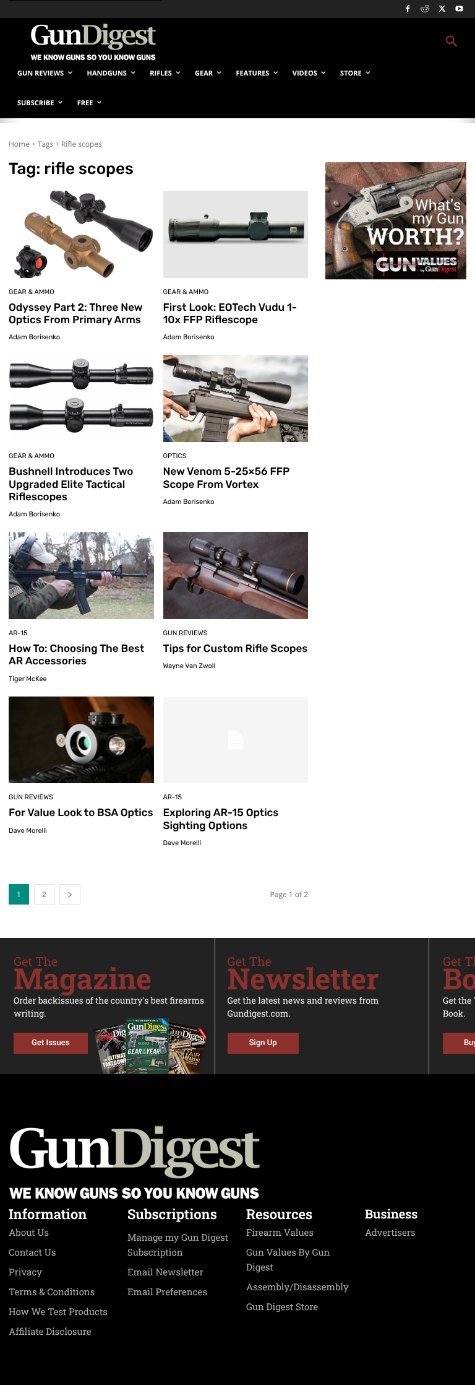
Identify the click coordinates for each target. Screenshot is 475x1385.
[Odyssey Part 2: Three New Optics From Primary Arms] (81, 234)
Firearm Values (280, 1233)
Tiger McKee (28, 679)
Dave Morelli (28, 831)
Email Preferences (167, 1292)
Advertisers (390, 1233)
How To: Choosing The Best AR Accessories (76, 655)
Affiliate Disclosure (50, 1332)
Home (19, 144)
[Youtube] (459, 9)
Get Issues (50, 1043)
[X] (442, 9)
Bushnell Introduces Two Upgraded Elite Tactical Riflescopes (71, 484)
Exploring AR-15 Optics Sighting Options (221, 819)
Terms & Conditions (52, 1292)
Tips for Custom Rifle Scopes (235, 649)
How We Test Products (58, 1312)
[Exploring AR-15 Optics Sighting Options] (236, 740)
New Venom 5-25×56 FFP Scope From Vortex (226, 478)
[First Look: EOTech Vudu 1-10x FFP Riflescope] (236, 234)
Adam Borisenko (34, 337)
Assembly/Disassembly (297, 1287)
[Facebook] (408, 9)
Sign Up (263, 1043)
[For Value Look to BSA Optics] (81, 740)
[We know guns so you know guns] (93, 42)
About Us (29, 1233)
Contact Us (32, 1252)
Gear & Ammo (31, 292)
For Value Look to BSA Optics (81, 813)
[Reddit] (425, 9)
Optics (175, 456)
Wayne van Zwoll (189, 666)
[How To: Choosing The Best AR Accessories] (81, 575)
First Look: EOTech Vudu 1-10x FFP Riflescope (230, 314)
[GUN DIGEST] (237, 1163)
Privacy (25, 1272)
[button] (321, 42)
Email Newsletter (165, 1272)
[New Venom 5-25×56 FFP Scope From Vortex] (236, 398)
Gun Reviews (185, 633)
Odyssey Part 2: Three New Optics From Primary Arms (76, 314)
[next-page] (69, 894)
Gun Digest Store (282, 1307)
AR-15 (18, 633)
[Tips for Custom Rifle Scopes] (236, 575)
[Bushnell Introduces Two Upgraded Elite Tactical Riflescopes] (81, 398)
